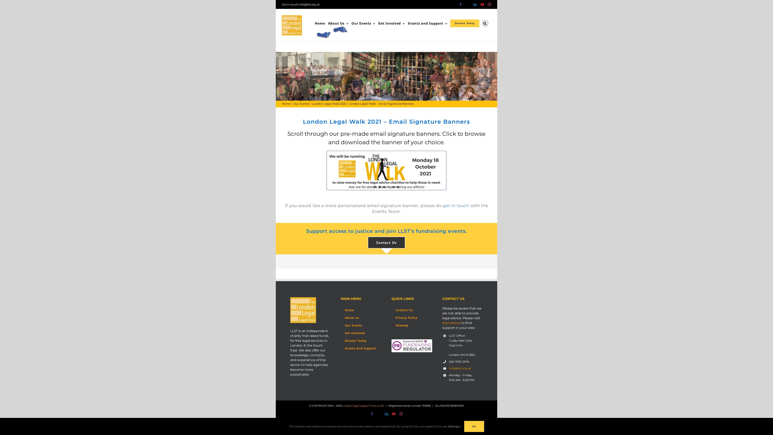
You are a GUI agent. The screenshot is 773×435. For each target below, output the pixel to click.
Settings (454, 426)
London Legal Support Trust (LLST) (363, 405)
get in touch (456, 205)
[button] (485, 23)
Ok (474, 426)
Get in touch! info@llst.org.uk (301, 4)
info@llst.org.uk (460, 368)
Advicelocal (451, 323)
